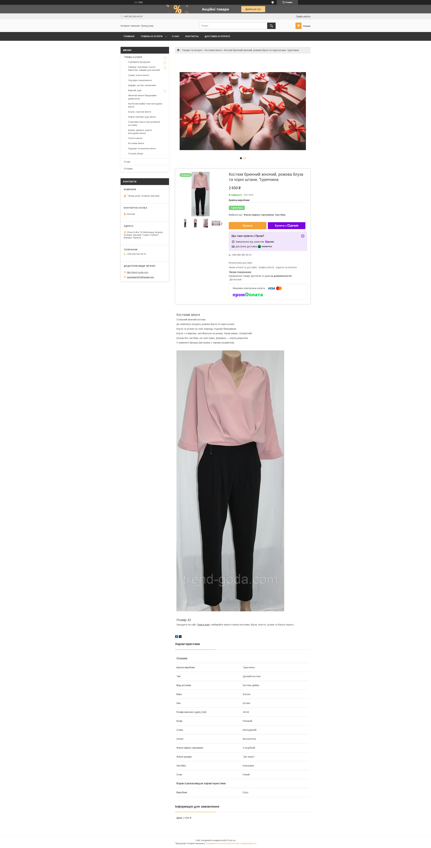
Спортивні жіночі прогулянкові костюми (144, 123)
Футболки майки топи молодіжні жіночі (145, 105)
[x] (180, 637)
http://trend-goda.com (137, 272)
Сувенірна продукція (139, 62)
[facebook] (176, 637)
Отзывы (128, 168)
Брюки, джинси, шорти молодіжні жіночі (140, 131)
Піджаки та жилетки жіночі (142, 148)
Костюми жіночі (213, 50)
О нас (175, 36)
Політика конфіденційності (243, 843)
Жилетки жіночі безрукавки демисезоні (142, 97)
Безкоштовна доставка (240, 262)
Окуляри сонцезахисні (140, 80)
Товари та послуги (192, 50)
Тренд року (203, 624)
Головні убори (135, 153)
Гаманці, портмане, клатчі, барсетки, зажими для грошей (144, 68)
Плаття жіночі (135, 138)
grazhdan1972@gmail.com (140, 277)
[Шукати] (271, 26)
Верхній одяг (135, 90)
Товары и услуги (151, 36)
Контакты (191, 36)
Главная (129, 36)
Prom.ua (231, 840)
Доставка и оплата (217, 36)
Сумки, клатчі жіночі (138, 75)
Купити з (281, 225)
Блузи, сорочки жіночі (139, 112)
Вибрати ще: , (257, 214)
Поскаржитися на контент (217, 843)
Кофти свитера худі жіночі (142, 117)
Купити (247, 225)
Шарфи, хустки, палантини (142, 85)
